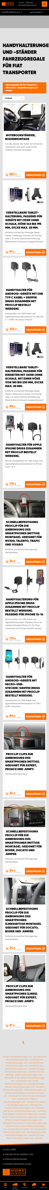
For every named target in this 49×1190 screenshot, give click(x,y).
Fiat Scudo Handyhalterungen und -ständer (24, 1111)
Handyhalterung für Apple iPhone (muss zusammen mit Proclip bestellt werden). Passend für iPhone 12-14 (24, 607)
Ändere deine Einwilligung (18, 1164)
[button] (13, 98)
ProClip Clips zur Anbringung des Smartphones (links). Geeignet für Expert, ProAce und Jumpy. (21, 994)
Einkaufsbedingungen (16, 1159)
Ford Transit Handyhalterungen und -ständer (25, 1117)
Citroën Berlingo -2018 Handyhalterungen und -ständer (24, 1075)
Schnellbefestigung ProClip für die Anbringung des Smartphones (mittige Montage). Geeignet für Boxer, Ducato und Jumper (23, 843)
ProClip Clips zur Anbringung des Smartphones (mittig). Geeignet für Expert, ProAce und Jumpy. (22, 762)
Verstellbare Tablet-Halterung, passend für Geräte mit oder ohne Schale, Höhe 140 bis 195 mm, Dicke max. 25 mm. (23, 220)
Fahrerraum (10, 88)
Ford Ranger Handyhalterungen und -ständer (24, 1114)
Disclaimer (10, 1149)
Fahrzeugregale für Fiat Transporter (21, 85)
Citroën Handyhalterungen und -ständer (22, 1057)
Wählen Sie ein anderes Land (19, 1154)
